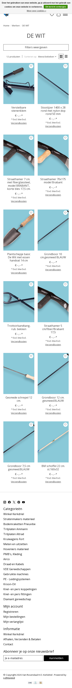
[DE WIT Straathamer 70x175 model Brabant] (53, 155)
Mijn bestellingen (14, 617)
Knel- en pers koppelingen (20, 589)
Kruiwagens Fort (13, 539)
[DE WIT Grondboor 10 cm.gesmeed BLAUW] (53, 230)
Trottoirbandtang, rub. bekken (18, 327)
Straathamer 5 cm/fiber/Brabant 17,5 (53, 329)
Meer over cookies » (36, 11)
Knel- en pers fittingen (17, 594)
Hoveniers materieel (16, 549)
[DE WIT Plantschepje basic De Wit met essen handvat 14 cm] (18, 230)
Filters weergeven (36, 47)
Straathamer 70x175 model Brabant (53, 180)
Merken (16, 25)
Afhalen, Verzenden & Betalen (22, 639)
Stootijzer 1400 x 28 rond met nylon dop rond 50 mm (53, 111)
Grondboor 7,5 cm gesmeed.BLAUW (19, 467)
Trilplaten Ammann (15, 529)
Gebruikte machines (15, 574)
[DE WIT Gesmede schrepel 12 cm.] (18, 373)
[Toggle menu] (65, 14)
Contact (8, 644)
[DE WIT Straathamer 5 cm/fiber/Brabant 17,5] (53, 301)
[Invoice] (35, 683)
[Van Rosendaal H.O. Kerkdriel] (6, 14)
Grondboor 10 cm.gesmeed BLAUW (53, 255)
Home (6, 25)
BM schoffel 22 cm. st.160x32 (53, 467)
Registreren (10, 612)
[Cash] (41, 683)
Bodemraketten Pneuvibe (19, 524)
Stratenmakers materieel (19, 519)
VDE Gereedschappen (16, 569)
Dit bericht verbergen (56, 7)
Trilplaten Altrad (13, 534)
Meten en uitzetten (15, 544)
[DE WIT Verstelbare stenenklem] (18, 83)
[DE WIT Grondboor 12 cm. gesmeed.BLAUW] (53, 373)
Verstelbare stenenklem (18, 109)
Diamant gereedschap (17, 599)
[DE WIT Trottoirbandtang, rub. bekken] (18, 301)
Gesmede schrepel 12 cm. (19, 399)
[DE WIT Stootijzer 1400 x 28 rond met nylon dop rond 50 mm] (53, 83)
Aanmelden (56, 658)
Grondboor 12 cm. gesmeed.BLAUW (53, 399)
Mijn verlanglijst (13, 622)
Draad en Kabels (13, 564)
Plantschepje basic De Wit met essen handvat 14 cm (18, 257)
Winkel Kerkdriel (13, 514)
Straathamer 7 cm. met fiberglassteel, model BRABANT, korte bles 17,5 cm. (18, 184)
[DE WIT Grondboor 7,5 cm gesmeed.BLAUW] (18, 441)
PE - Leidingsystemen (16, 579)
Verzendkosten (19, 123)
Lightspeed (9, 677)
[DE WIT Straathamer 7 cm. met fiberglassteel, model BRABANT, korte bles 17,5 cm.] (18, 155)
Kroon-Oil (9, 584)
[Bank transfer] (30, 683)
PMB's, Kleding (12, 554)
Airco (6, 559)
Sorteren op (30, 56)
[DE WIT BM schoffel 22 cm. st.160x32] (53, 441)
